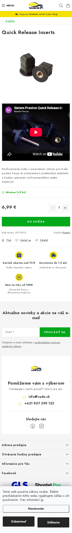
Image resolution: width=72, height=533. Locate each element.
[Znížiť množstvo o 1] (53, 208)
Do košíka (36, 221)
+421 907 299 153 (39, 403)
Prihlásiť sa (55, 332)
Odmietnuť (18, 521)
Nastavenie (36, 509)
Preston (66, 232)
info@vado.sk (39, 396)
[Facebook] (32, 426)
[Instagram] (41, 426)
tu (42, 500)
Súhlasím (53, 522)
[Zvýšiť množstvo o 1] (65, 208)
